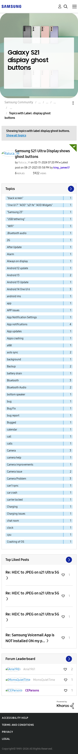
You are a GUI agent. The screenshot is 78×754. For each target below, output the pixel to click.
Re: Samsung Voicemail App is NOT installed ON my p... (29, 638)
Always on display (17, 261)
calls (9, 443)
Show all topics (16, 135)
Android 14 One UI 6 (18, 289)
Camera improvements (20, 464)
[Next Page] (70, 189)
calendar (12, 429)
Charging (12, 506)
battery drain (14, 373)
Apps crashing (15, 338)
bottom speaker (16, 394)
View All (39, 560)
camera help (14, 457)
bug (9, 401)
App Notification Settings (22, 317)
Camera (11, 450)
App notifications (17, 324)
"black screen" (15, 198)
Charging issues (16, 513)
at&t (9, 345)
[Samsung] (11, 6)
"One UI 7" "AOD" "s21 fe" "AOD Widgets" (30, 205)
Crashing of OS (15, 541)
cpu (9, 534)
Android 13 (13, 275)
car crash (12, 492)
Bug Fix (11, 408)
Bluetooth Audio (16, 387)
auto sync (12, 352)
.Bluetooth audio (17, 233)
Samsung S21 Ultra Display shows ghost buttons (42, 154)
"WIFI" (10, 226)
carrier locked (15, 499)
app (9, 303)
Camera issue (14, 471)
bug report (13, 415)
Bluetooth (13, 380)
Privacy (7, 732)
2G (8, 240)
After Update (14, 247)
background (14, 359)
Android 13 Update (17, 282)
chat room (13, 520)
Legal (6, 739)
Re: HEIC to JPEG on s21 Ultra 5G (32, 572)
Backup (11, 366)
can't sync (13, 485)
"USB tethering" (16, 219)
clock (10, 527)
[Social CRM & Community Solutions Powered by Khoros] (65, 704)
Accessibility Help (15, 718)
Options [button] (66, 103)
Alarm (10, 254)
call (9, 436)
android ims (14, 296)
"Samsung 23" (15, 212)
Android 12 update (17, 268)
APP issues (13, 310)
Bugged (11, 422)
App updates (14, 331)
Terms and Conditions (18, 725)
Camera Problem (16, 478)
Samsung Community (19, 102)
